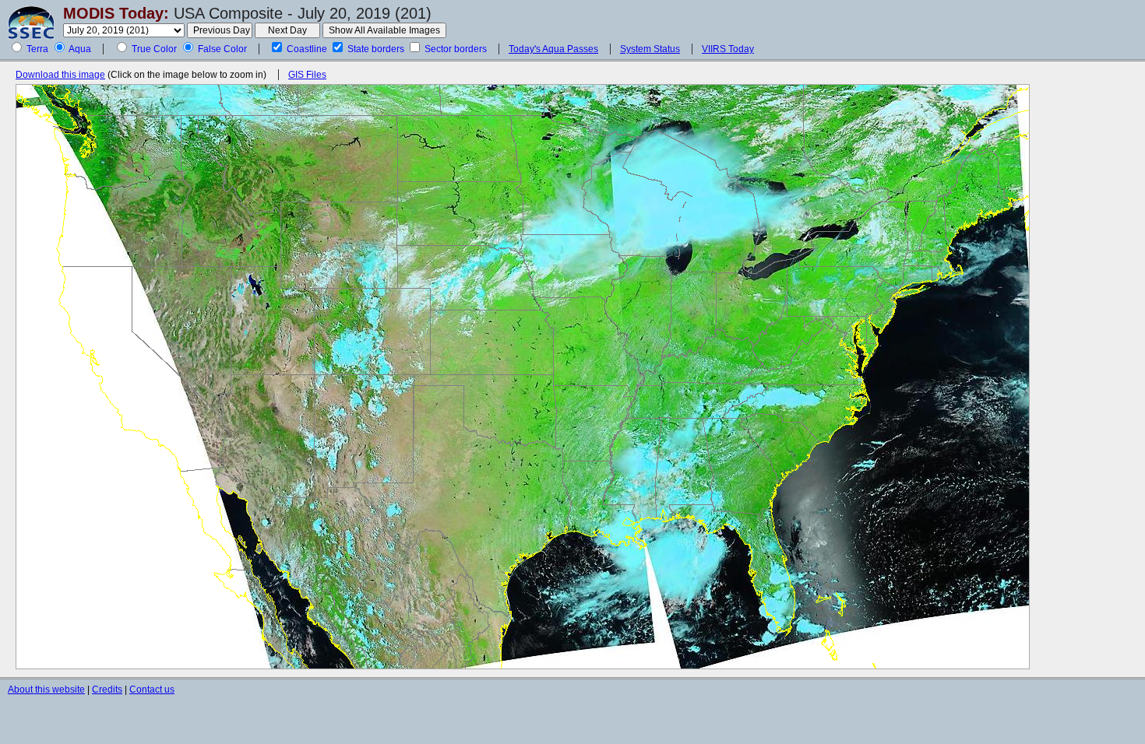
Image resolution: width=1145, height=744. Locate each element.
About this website (46, 689)
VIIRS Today (728, 49)
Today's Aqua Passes (553, 49)
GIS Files (307, 74)
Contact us (151, 689)
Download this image (60, 74)
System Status (650, 49)
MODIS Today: (116, 13)
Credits (107, 689)
